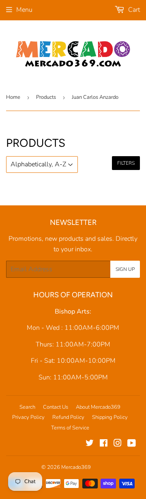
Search (27, 407)
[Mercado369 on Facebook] (103, 444)
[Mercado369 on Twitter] (90, 444)
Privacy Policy (28, 417)
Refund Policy (68, 417)
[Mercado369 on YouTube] (131, 444)
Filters (126, 163)
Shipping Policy (110, 417)
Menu (24, 9)
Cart (133, 9)
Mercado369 (76, 467)
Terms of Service (70, 427)
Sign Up (125, 269)
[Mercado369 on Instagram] (118, 444)
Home (13, 97)
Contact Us (55, 407)
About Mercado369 (98, 407)
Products (46, 97)
